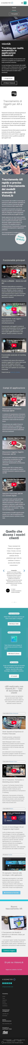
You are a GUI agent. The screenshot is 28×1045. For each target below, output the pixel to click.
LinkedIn (13, 969)
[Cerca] (25, 3)
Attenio (11, 808)
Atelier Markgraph (14, 713)
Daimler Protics (13, 761)
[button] (22, 3)
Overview (14, 10)
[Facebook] (7, 983)
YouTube (19, 969)
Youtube (10, 854)
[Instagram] (9, 983)
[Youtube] (5, 983)
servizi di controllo (15, 372)
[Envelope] (11, 983)
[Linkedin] (3, 983)
